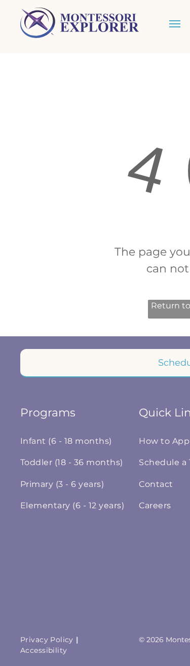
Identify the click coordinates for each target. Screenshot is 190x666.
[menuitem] (74, 441)
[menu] (175, 24)
